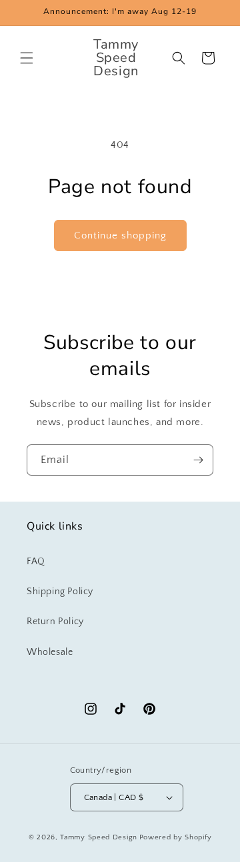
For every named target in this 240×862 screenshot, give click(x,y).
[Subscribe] (198, 460)
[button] (26, 58)
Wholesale (50, 652)
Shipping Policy (60, 591)
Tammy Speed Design (98, 837)
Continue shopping (120, 235)
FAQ (36, 561)
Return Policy (55, 621)
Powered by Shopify (175, 837)
